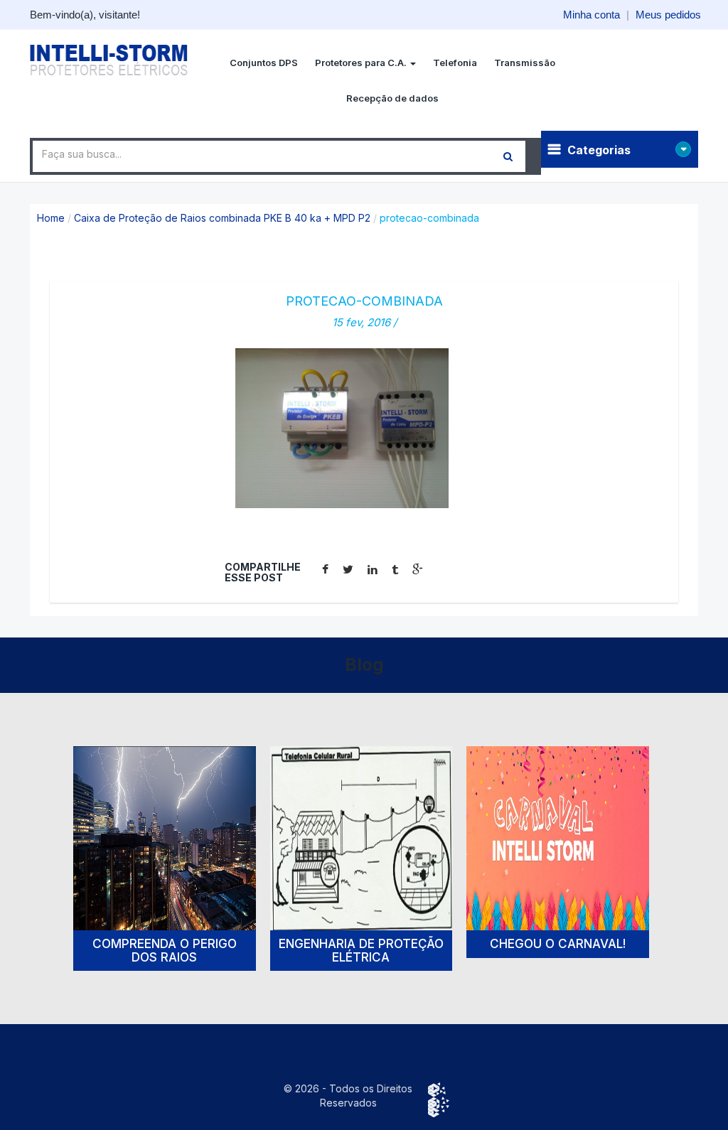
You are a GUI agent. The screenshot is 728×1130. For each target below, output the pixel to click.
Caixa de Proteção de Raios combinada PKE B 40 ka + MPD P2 (222, 218)
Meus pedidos (668, 15)
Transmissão (524, 62)
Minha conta (591, 15)
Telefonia (455, 62)
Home (51, 218)
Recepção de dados (392, 98)
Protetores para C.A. (362, 62)
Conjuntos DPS (264, 62)
